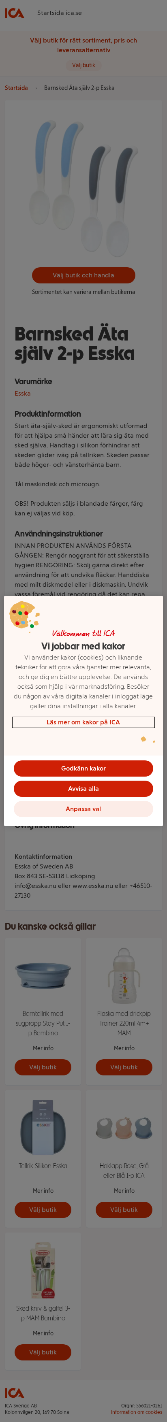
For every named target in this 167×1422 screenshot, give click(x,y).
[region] (83, 711)
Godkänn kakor (83, 768)
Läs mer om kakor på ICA (83, 722)
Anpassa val (83, 809)
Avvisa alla (83, 788)
